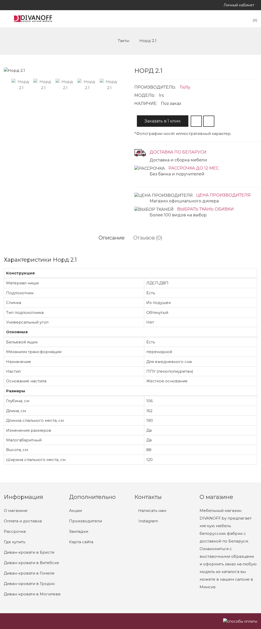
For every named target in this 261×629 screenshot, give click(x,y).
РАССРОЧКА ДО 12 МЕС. (193, 168)
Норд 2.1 (147, 40)
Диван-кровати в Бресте (29, 552)
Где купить (14, 541)
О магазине (16, 510)
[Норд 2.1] (21, 85)
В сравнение (208, 121)
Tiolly (184, 87)
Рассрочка (15, 531)
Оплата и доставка (23, 521)
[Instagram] (5, 5)
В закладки (196, 121)
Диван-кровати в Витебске (31, 562)
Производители (85, 521)
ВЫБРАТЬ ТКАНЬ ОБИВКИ (205, 209)
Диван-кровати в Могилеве (32, 594)
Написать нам (151, 510)
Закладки (78, 531)
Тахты (123, 40)
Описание (112, 238)
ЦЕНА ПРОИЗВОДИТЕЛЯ (223, 195)
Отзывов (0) (147, 238)
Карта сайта (81, 541)
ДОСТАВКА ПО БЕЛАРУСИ (178, 152)
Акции (75, 510)
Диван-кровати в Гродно (29, 583)
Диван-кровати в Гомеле (29, 573)
